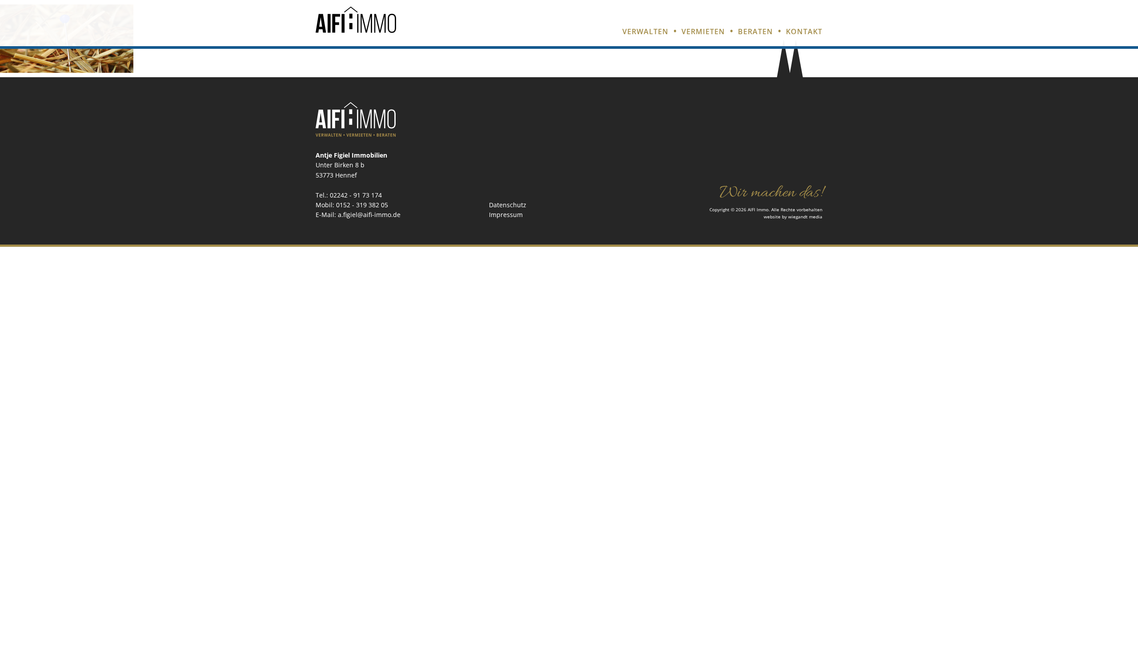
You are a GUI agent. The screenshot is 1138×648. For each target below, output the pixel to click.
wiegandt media (805, 216)
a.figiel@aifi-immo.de (369, 214)
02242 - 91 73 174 (356, 195)
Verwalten (645, 31)
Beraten (755, 31)
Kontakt (804, 31)
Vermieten (703, 31)
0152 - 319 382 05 (362, 205)
